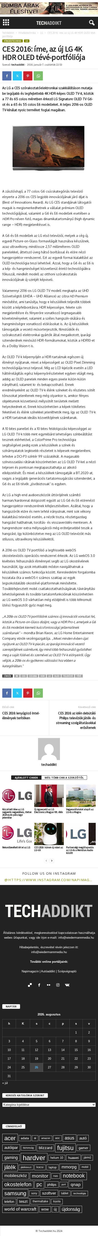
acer (10, 1138)
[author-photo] (49, 749)
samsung (15, 1193)
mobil (85, 1167)
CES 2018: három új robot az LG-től (48, 849)
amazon (45, 1138)
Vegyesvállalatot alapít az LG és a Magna (80, 811)
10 (9, 1050)
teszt (23, 1201)
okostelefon (17, 1184)
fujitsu (65, 1147)
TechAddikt (8, 32)
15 (76, 1050)
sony (34, 1193)
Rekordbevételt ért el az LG (16, 847)
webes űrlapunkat (15, 937)
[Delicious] (31, 985)
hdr (42, 676)
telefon (9, 1201)
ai (35, 1138)
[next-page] (51, 860)
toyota (57, 1201)
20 (49, 1058)
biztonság (28, 1147)
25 (23, 1067)
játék (10, 1167)
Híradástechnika (27, 32)
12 (36, 1050)
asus (69, 1137)
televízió (68, 676)
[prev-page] (46, 860)
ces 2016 (33, 676)
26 (36, 1067)
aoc (57, 1138)
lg (49, 676)
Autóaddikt (48, 971)
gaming (11, 1157)
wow (45, 1209)
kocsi (40, 1167)
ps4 (64, 1184)
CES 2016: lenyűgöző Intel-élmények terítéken (21, 715)
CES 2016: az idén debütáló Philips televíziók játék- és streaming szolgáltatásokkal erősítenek (76, 720)
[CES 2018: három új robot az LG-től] (49, 834)
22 (76, 1058)
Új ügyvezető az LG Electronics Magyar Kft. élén (48, 811)
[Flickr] (49, 985)
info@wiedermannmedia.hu (76, 937)
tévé (79, 676)
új (55, 1209)
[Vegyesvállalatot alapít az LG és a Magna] (81, 796)
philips (52, 1184)
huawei (73, 1158)
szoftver (49, 1193)
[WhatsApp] (38, 75)
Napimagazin (30, 971)
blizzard (45, 1147)
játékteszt (26, 1167)
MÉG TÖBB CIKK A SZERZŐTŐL (64, 777)
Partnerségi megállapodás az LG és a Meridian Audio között (80, 850)
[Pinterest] (27, 75)
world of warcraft (20, 1209)
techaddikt (17, 64)
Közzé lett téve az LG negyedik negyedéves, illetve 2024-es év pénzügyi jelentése (16, 813)
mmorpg (69, 1167)
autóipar (11, 1147)
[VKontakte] (68, 985)
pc (39, 1184)
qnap (76, 1184)
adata (25, 1138)
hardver (34, 1157)
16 (89, 1050)
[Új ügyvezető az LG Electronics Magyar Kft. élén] (49, 796)
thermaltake (40, 1201)
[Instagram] (59, 985)
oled (56, 676)
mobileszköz (15, 1175)
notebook (74, 1176)
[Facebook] (6, 75)
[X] (17, 75)
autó (83, 1138)
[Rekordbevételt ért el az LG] (17, 834)
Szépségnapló (67, 971)
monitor (40, 1175)
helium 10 (56, 1157)
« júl (5, 1083)
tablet (64, 1193)
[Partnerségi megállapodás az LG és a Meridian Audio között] (81, 834)
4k (17, 676)
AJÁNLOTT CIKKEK (26, 777)
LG (41, 32)
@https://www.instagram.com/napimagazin (49, 879)
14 (62, 1050)
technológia (79, 1193)
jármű (87, 1157)
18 (23, 1058)
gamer (83, 1148)
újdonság (71, 1209)
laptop (53, 1167)
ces (23, 676)
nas (55, 1176)
